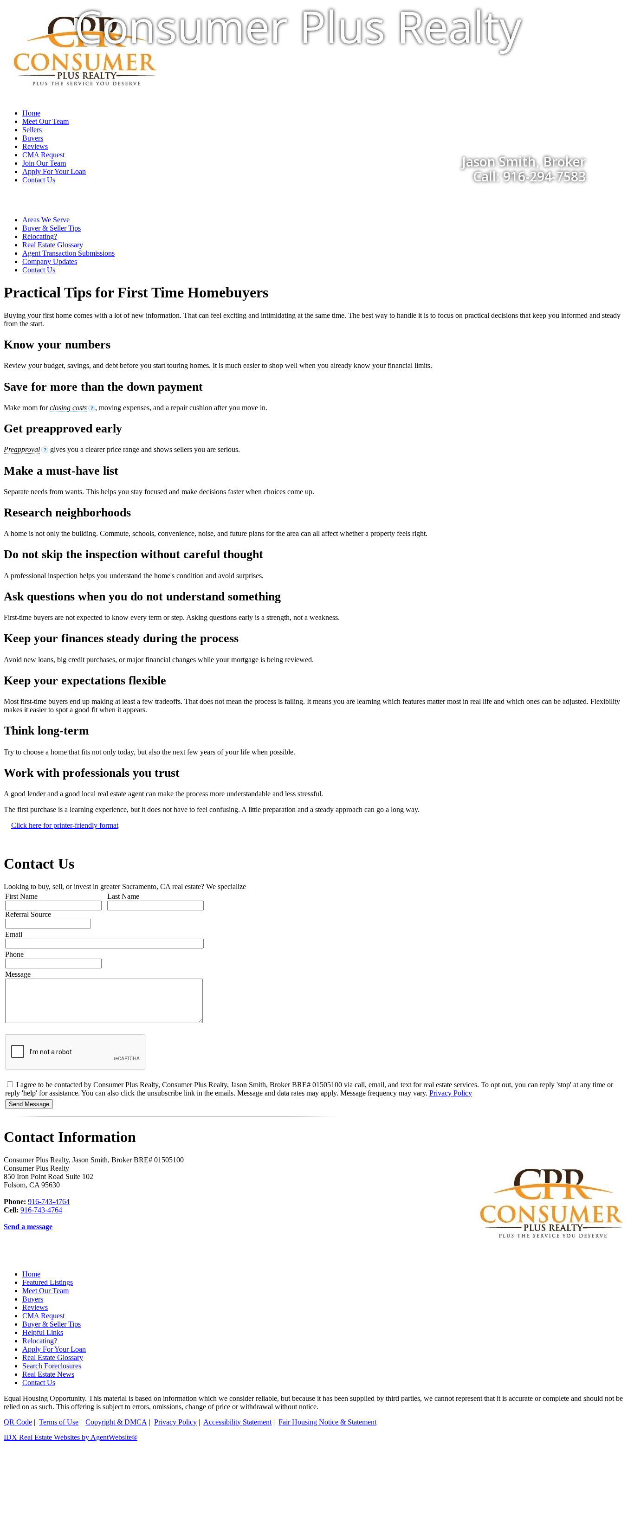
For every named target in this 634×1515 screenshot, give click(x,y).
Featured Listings (47, 1282)
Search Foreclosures (51, 1366)
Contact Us (38, 180)
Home (31, 1274)
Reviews (35, 1307)
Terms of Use (58, 1422)
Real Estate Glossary (52, 245)
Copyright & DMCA (116, 1422)
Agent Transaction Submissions (68, 253)
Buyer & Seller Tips (51, 228)
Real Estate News (48, 1374)
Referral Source (28, 914)
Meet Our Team (45, 1291)
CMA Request (43, 1316)
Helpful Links (42, 1332)
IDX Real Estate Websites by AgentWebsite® (70, 1437)
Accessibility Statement (237, 1422)
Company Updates (49, 261)
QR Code (18, 1422)
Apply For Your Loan (54, 1349)
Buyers (32, 1299)
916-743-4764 (49, 1202)
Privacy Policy (450, 1093)
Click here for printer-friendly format (64, 825)
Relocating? (39, 236)
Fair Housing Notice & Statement (327, 1422)
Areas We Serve (46, 220)
